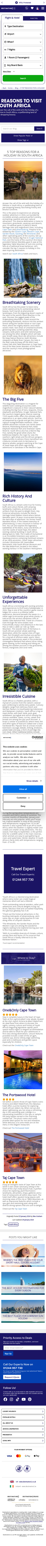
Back (4, 88)
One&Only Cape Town (24, 1045)
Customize (21, 797)
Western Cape (33, 231)
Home (10, 88)
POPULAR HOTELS (9, 1417)
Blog (16, 88)
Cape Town (7, 229)
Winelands (31, 233)
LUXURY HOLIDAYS (9, 1411)
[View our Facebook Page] (5, 1398)
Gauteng (19, 233)
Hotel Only (34, 18)
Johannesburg (22, 229)
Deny (23, 806)
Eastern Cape (20, 231)
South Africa (17, 253)
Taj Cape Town (21, 1208)
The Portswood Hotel (20, 1128)
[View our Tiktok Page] (17, 1398)
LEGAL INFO (7, 1440)
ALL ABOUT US (8, 1423)
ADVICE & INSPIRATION (11, 1429)
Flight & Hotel (12, 17)
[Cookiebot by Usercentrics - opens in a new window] (32, 737)
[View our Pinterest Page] (30, 1398)
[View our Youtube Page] (23, 1398)
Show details (32, 781)
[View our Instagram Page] (11, 1398)
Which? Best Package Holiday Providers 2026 (29, 1521)
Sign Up (8, 1354)
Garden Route (8, 233)
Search (39, 128)
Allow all (23, 789)
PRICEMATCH (7, 1435)
